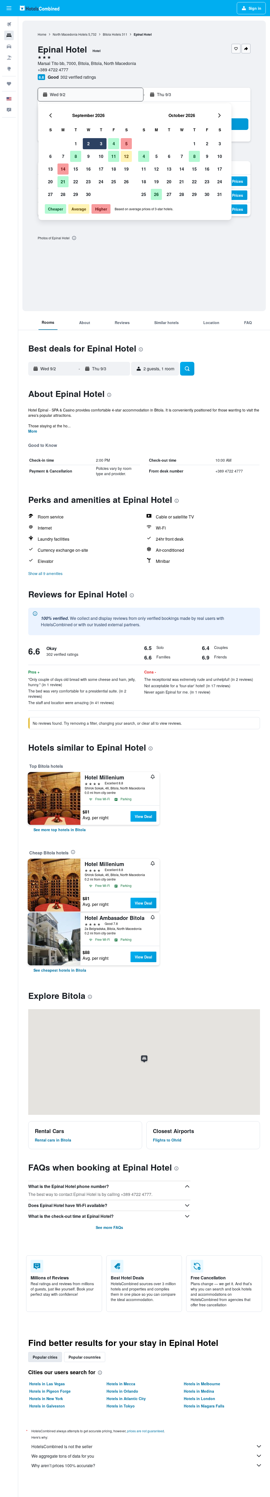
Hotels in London (199, 1398)
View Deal (143, 816)
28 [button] (63, 194)
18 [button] (113, 169)
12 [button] (126, 156)
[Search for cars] (9, 46)
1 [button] (76, 144)
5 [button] (126, 144)
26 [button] (126, 182)
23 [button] (88, 182)
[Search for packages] (9, 57)
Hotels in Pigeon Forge (50, 1391)
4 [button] (114, 144)
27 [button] (50, 194)
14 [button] (63, 169)
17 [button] (101, 169)
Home (42, 34)
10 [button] (101, 156)
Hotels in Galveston (47, 1406)
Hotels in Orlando (122, 1391)
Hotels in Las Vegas (47, 1383)
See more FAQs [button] (109, 1227)
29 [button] (75, 194)
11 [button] (113, 156)
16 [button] (88, 169)
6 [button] (50, 156)
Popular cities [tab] (45, 1357)
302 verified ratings (78, 77)
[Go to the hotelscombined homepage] (39, 8)
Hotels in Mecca (121, 1383)
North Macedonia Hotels (70, 34)
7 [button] (63, 156)
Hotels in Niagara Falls (204, 1406)
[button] (9, 8)
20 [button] (50, 182)
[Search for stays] (9, 35)
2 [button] (88, 144)
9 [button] (88, 156)
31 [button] (219, 194)
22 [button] (75, 182)
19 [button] (126, 169)
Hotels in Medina (199, 1391)
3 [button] (101, 144)
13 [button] (50, 169)
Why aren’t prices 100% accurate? (63, 1465)
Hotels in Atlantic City (126, 1398)
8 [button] (76, 156)
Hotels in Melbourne (202, 1383)
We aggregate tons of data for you (62, 1456)
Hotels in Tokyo (121, 1406)
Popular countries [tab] (85, 1357)
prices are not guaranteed (145, 1431)
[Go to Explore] (9, 68)
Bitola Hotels (112, 34)
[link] (59, 829)
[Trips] (9, 83)
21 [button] (63, 182)
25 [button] (113, 182)
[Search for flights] (9, 24)
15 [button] (75, 169)
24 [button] (101, 182)
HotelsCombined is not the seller (61, 1446)
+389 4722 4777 (53, 70)
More (32, 431)
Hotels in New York (46, 1398)
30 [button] (88, 194)
